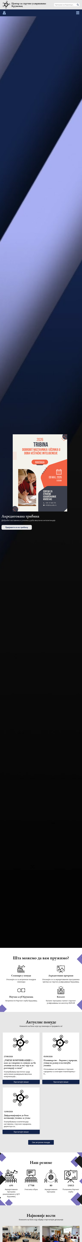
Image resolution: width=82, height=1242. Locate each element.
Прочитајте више (21, 1082)
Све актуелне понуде (41, 1142)
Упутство (10, 528)
